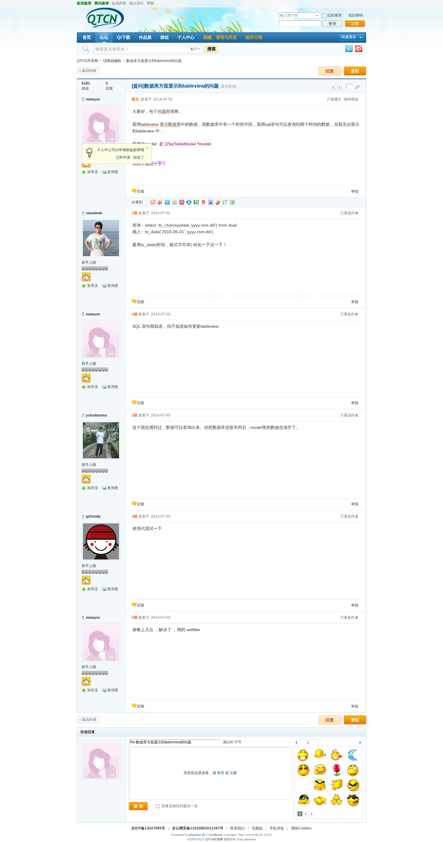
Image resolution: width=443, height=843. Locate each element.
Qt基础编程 (112, 61)
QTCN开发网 (87, 61)
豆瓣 (196, 202)
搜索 (211, 48)
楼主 (135, 99)
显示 (164, 124)
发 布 (138, 806)
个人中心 (186, 37)
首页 (87, 37)
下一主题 (339, 87)
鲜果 (217, 202)
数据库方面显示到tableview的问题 (154, 61)
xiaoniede (94, 213)
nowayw (93, 99)
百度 (210, 202)
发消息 (112, 172)
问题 (162, 111)
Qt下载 (123, 37)
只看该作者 (349, 213)
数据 (172, 124)
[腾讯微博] (349, 50)
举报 (354, 191)
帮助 (150, 3)
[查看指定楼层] (357, 87)
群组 (164, 37)
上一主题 (333, 87)
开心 (181, 202)
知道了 (138, 157)
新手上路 (89, 262)
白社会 (225, 202)
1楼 (134, 213)
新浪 (160, 202)
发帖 (355, 71)
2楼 (134, 314)
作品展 (145, 37)
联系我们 (237, 828)
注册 (355, 23)
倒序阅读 (351, 99)
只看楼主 (334, 99)
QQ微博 (167, 202)
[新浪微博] (358, 50)
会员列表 (119, 3)
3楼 (134, 415)
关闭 (147, 148)
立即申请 (123, 157)
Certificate (215, 834)
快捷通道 (348, 37)
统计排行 (136, 3)
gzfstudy (93, 516)
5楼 (134, 617)
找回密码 (355, 15)
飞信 (232, 202)
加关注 (92, 172)
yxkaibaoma (96, 415)
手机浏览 (276, 828)
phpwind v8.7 (198, 834)
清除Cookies (301, 828)
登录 (332, 23)
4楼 (134, 516)
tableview (150, 124)
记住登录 (334, 15)
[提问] (138, 85)
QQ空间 (174, 202)
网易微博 (203, 202)
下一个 (362, 743)
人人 (189, 202)
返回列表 (89, 71)
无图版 (257, 828)
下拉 (317, 15)
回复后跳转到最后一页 (179, 806)
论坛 (104, 37)
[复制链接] (228, 86)
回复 (329, 71)
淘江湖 (152, 202)
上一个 (296, 743)
